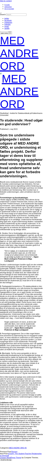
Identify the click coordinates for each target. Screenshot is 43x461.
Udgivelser (8, 7)
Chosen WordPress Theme (10, 458)
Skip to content (6, 1)
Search (3, 14)
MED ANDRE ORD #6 (18, 448)
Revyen (14, 452)
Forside (7, 5)
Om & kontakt (9, 9)
